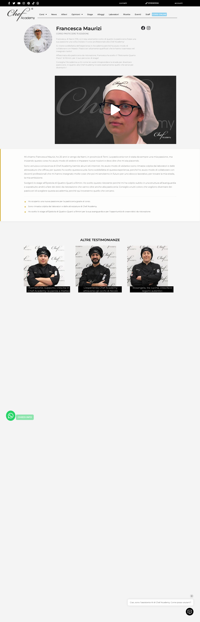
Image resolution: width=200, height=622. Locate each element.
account (179, 3)
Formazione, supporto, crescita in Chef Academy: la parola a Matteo (49, 289)
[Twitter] (14, 3)
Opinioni (76, 14)
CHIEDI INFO (25, 417)
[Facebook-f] (9, 3)
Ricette (126, 14)
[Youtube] (19, 3)
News (54, 14)
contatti (123, 3)
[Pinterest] (28, 3)
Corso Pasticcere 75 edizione (72, 33)
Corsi (41, 14)
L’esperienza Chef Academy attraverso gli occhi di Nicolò (100, 289)
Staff (148, 14)
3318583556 (153, 3)
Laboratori (114, 14)
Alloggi (100, 14)
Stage (90, 14)
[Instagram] (24, 3)
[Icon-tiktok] (33, 3)
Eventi (138, 14)
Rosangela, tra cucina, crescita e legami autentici (152, 289)
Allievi (64, 14)
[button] (115, 109)
